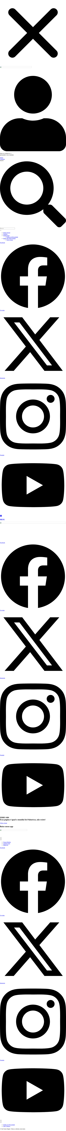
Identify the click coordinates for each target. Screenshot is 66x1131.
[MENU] (1, 516)
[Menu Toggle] (1, 838)
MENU (2, 519)
